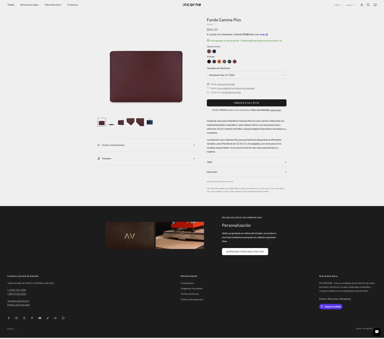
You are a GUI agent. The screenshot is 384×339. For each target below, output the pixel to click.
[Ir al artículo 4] (130, 122)
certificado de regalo (231, 92)
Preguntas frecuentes (192, 288)
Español (349, 5)
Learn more (275, 110)
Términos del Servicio (18, 300)
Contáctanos (187, 283)
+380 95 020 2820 (16, 293)
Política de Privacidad (18, 304)
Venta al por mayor (29, 4)
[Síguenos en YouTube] (39, 317)
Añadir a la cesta (246, 102)
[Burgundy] (234, 61)
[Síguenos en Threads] (24, 317)
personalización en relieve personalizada (236, 88)
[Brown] (209, 51)
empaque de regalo (226, 84)
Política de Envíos (190, 293)
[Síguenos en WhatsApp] (63, 317)
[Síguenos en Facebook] (8, 317)
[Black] (209, 61)
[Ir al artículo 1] (102, 122)
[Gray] (224, 61)
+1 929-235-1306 (16, 289)
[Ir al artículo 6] (150, 122)
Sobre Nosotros (53, 4)
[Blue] (214, 51)
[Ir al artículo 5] (140, 122)
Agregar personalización (245, 251)
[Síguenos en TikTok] (47, 317)
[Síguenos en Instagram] (16, 317)
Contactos (72, 4)
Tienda (10, 4)
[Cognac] (219, 61)
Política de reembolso (192, 299)
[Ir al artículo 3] (121, 122)
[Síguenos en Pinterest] (32, 317)
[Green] (229, 61)
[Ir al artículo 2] (111, 122)
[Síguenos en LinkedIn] (55, 317)
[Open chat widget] (377, 332)
